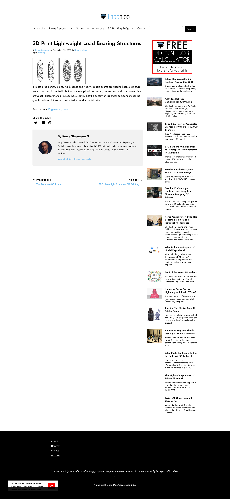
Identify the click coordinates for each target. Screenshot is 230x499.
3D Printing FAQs (118, 28)
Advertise (98, 28)
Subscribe (82, 28)
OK (51, 486)
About (54, 441)
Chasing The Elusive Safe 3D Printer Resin (180, 309)
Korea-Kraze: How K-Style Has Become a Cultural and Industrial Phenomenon (181, 219)
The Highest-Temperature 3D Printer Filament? (180, 377)
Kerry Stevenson (42, 50)
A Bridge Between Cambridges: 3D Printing (178, 100)
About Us (40, 28)
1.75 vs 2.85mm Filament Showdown (178, 399)
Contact (142, 28)
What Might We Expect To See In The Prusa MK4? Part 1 (181, 354)
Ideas (84, 50)
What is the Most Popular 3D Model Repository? (180, 249)
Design (77, 50)
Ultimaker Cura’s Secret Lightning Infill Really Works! (180, 291)
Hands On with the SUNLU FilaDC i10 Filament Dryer (179, 171)
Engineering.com (58, 109)
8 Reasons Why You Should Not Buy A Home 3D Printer (180, 332)
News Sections (58, 28)
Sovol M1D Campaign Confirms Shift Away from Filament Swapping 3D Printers (178, 193)
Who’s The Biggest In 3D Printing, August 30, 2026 (179, 80)
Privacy (55, 450)
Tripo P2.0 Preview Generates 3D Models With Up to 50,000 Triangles (181, 127)
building (41, 52)
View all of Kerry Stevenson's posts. (74, 159)
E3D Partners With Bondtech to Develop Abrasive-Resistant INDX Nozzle (181, 149)
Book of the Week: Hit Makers (181, 272)
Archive (55, 455)
